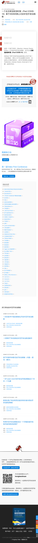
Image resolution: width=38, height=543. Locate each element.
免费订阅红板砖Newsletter (10, 494)
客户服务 (6, 272)
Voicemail (6, 279)
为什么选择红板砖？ (19, 528)
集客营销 (6, 247)
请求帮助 (6, 266)
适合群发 (8, 366)
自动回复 (6, 255)
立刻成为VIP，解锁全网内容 (11, 467)
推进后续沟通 (16, 22)
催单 (5, 223)
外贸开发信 (7, 19)
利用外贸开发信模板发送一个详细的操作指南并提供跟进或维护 (18, 423)
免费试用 (5, 160)
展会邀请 (6, 242)
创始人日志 (19, 531)
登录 (19, 2)
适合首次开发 (27, 19)
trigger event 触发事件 (9, 249)
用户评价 (7, 531)
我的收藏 (37, 526)
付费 (31, 22)
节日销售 (6, 240)
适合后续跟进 (17, 344)
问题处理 (6, 264)
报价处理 (6, 257)
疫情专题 (37, 522)
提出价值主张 (7, 193)
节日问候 (6, 253)
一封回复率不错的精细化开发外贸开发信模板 (18, 317)
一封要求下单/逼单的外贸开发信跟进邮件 (17, 338)
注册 (23, 2)
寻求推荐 (6, 208)
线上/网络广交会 (8, 251)
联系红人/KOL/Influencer (10, 274)
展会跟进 (6, 245)
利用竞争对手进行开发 (9, 234)
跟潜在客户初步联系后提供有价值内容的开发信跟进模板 (18, 401)
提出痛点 (22, 22)
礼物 (36, 531)
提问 (5, 289)
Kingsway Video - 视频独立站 (19, 539)
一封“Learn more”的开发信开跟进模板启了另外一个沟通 (19, 380)
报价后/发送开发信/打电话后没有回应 (13, 189)
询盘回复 (6, 259)
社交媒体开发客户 (8, 236)
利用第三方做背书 (8, 217)
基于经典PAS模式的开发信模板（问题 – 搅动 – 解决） (18, 358)
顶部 (36, 535)
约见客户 (6, 221)
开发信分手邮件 (8, 238)
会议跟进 (6, 232)
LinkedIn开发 (7, 191)
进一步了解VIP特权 (23, 101)
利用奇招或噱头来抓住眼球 (10, 204)
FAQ (10, 528)
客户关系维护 (7, 270)
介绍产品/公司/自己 (8, 210)
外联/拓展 (6, 291)
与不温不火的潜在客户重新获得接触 (12, 195)
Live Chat (6, 281)
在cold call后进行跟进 (9, 225)
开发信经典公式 (8, 22)
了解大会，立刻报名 (8, 176)
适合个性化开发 (19, 19)
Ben (28, 537)
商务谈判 (6, 287)
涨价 (5, 268)
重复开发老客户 (8, 230)
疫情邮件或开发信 (8, 294)
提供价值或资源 (8, 202)
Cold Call (6, 277)
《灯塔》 (30, 531)
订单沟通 (6, 262)
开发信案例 (7, 227)
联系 (25, 531)
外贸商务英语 (7, 285)
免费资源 (5, 528)
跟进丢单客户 (7, 219)
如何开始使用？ (31, 528)
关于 (13, 531)
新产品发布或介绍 (8, 212)
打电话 (5, 283)
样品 (5, 200)
